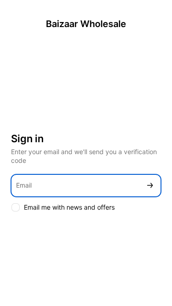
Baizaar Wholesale (86, 23)
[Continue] (150, 186)
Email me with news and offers (69, 207)
